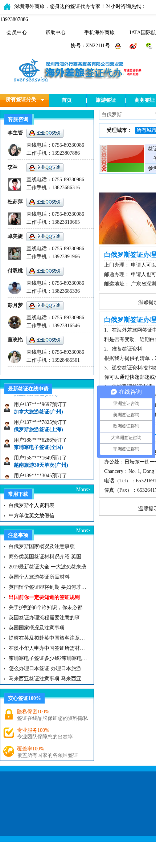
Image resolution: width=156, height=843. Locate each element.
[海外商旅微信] (149, 45)
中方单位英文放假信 (31, 515)
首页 (67, 100)
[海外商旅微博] (134, 45)
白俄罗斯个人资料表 (31, 505)
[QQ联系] (118, 45)
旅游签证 (106, 100)
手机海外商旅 (99, 32)
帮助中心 (55, 32)
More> (83, 489)
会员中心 (17, 32)
